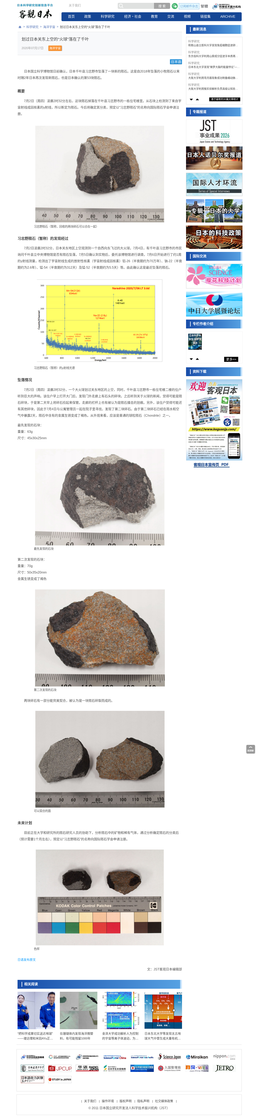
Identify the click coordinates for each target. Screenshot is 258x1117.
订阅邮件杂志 (189, 6)
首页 (71, 17)
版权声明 (126, 1101)
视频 (187, 17)
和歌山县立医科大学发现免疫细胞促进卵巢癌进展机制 (213, 45)
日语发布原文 (27, 959)
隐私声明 (143, 1101)
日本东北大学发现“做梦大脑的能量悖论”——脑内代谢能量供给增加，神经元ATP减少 (214, 67)
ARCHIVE (227, 17)
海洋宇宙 (49, 27)
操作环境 (108, 1101)
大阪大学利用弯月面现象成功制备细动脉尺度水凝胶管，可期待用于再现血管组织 (213, 78)
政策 (87, 17)
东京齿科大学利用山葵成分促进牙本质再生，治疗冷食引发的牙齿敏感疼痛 (211, 56)
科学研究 (107, 17)
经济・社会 (132, 17)
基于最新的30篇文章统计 (224, 99)
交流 (170, 17)
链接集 (205, 17)
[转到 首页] (20, 27)
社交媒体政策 (164, 1101)
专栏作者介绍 (203, 324)
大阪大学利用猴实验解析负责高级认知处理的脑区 (213, 89)
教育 (154, 17)
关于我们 (75, 5)
